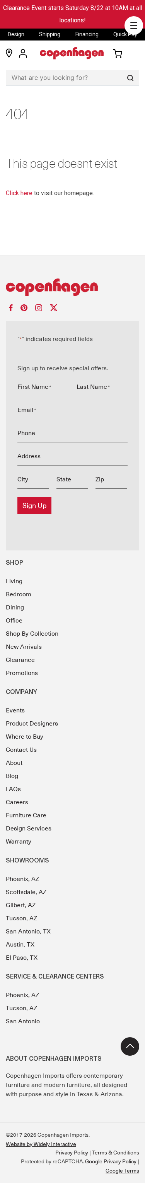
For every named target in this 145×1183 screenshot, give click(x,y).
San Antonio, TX (28, 931)
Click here (19, 193)
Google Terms (122, 1171)
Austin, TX (20, 944)
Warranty (18, 841)
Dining (15, 607)
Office (14, 620)
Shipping (49, 34)
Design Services (28, 828)
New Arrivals (24, 646)
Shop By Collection (32, 633)
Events (15, 710)
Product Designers (32, 723)
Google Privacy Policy (110, 1161)
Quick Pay (125, 34)
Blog (12, 776)
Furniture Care (26, 815)
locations (71, 20)
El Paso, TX (22, 957)
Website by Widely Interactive (41, 1144)
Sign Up (34, 506)
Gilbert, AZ (21, 905)
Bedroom (18, 594)
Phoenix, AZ (22, 879)
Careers (17, 802)
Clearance (20, 659)
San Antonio (23, 1021)
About (14, 762)
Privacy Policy (71, 1152)
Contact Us (21, 749)
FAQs (13, 789)
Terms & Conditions (115, 1152)
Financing (87, 34)
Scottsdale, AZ (26, 892)
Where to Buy (24, 736)
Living (14, 581)
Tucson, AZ (21, 918)
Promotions (22, 673)
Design (16, 34)
